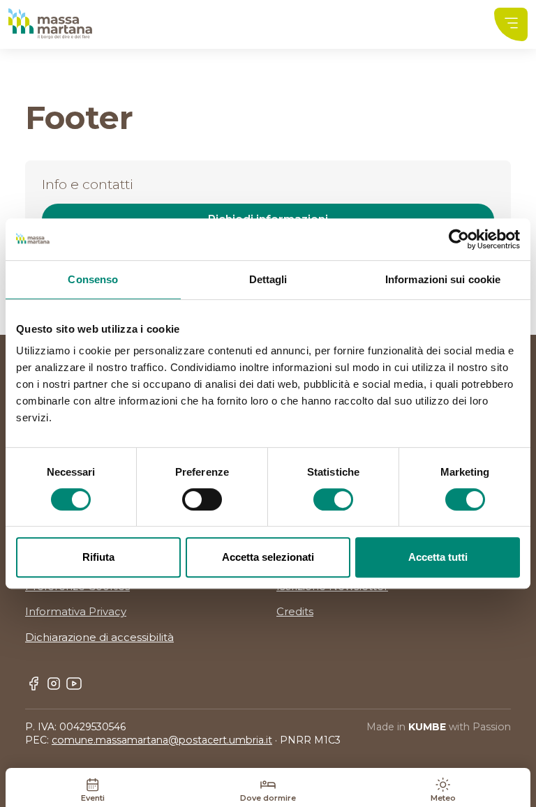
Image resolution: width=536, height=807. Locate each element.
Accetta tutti (438, 557)
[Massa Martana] (50, 23)
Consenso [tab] (93, 279)
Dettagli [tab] (268, 279)
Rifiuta (98, 557)
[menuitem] (511, 24)
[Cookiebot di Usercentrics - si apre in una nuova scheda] (459, 239)
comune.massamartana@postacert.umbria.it (162, 740)
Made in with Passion (438, 727)
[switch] (202, 499)
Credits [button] (294, 611)
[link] (511, 24)
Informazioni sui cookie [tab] (442, 279)
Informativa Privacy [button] (75, 611)
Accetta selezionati (268, 557)
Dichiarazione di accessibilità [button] (99, 637)
